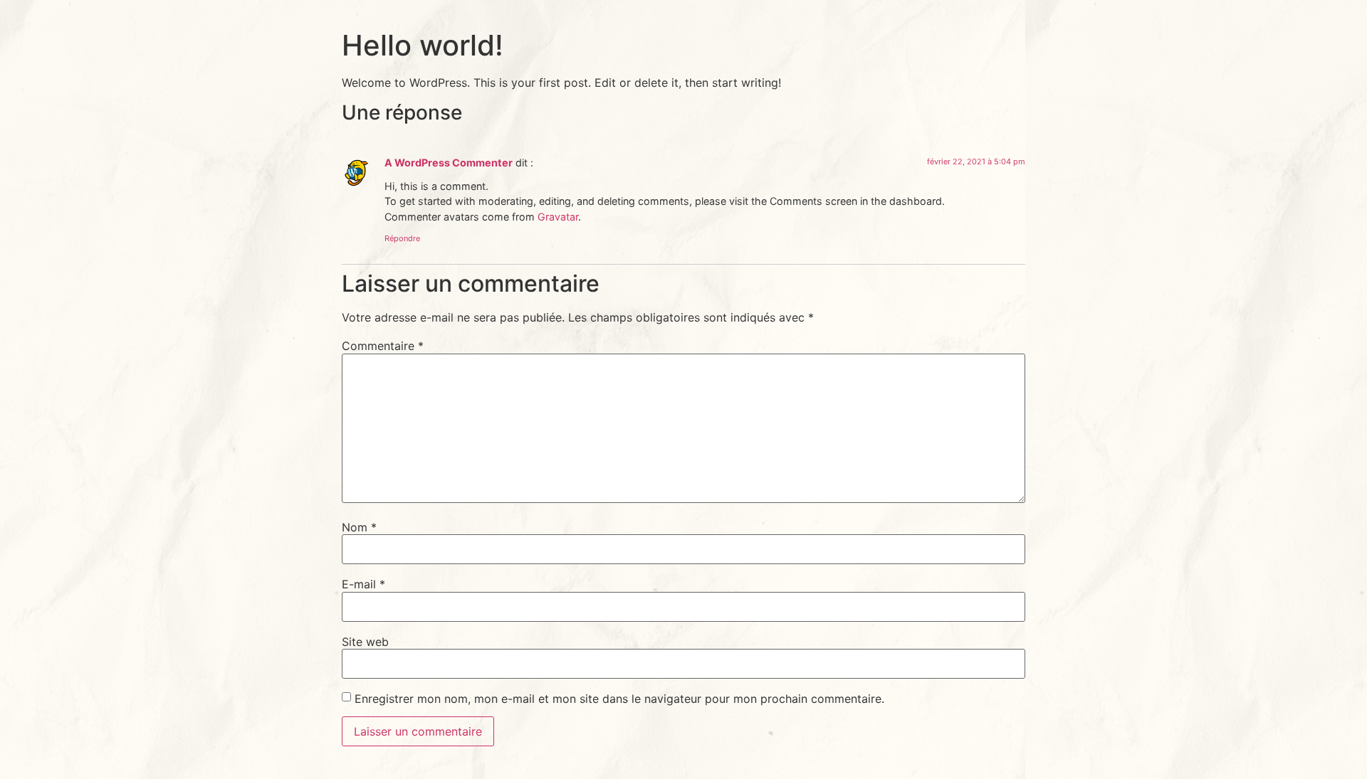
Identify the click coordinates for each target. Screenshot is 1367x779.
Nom (359, 527)
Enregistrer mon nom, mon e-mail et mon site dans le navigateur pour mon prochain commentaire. (619, 698)
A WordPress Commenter (448, 163)
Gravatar (558, 217)
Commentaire (383, 345)
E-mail (363, 584)
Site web (365, 641)
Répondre (402, 238)
